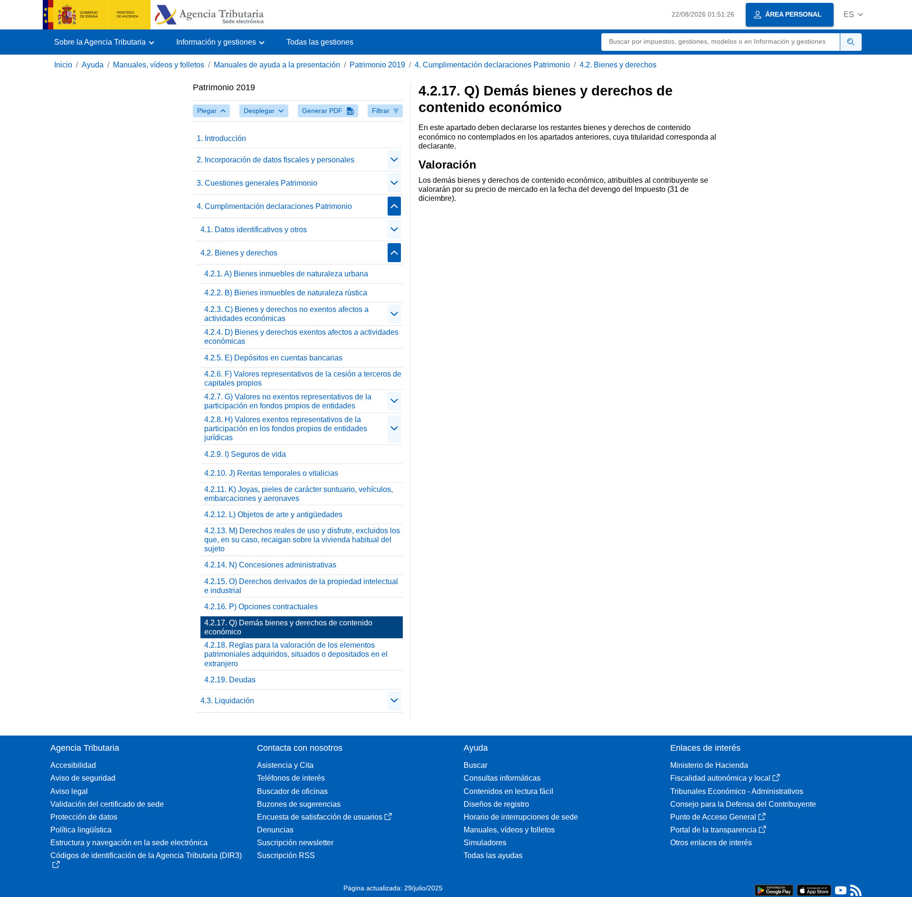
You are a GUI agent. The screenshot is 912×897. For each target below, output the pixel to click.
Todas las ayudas (493, 855)
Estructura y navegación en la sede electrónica (129, 843)
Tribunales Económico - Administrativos (736, 791)
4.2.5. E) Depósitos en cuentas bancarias (273, 358)
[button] (853, 14)
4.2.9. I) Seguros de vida (245, 454)
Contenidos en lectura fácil (508, 791)
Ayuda (93, 65)
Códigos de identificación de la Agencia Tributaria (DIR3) (146, 855)
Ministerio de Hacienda (709, 765)
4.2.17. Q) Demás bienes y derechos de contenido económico (288, 627)
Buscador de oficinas (292, 791)
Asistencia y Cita (285, 765)
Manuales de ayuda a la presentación (277, 65)
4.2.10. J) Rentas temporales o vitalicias (271, 473)
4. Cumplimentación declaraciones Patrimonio (492, 65)
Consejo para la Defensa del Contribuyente (743, 804)
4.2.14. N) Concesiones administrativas (270, 565)
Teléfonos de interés (291, 778)
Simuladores (485, 843)
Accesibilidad (73, 765)
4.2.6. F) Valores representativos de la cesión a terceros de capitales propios (302, 378)
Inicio (63, 65)
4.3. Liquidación (227, 701)
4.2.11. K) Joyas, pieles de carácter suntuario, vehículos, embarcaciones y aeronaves (298, 493)
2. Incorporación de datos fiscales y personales (275, 160)
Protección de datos (83, 817)
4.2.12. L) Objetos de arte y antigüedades (273, 514)
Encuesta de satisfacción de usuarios (319, 817)
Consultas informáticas (502, 778)
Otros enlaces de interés (711, 843)
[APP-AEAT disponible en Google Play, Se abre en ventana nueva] (774, 890)
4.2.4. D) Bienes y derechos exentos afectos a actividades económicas (301, 336)
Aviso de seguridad (82, 778)
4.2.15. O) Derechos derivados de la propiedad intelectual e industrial (301, 586)
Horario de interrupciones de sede (521, 817)
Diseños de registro (496, 804)
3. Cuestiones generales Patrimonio (257, 183)
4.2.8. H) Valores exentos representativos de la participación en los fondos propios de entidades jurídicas (285, 428)
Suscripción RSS (286, 855)
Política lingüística (81, 830)
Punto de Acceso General (713, 817)
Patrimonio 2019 (377, 65)
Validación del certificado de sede (107, 804)
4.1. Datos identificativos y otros (253, 230)
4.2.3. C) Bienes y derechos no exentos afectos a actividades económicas (286, 313)
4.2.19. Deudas (230, 680)
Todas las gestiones (319, 42)
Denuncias (275, 830)
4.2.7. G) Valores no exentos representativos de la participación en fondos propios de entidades (287, 401)
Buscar (475, 765)
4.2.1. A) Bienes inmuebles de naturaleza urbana (286, 274)
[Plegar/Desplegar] (394, 159)
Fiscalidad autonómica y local (720, 778)
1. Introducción (221, 138)
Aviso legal (69, 791)
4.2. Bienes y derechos (618, 65)
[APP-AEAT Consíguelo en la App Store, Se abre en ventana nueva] (814, 890)
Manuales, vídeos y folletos (158, 65)
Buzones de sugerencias (299, 804)
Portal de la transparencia (713, 830)
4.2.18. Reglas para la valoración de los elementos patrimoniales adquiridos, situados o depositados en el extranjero (296, 654)
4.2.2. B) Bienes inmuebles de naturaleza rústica (285, 293)
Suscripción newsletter (295, 843)
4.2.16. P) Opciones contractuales (261, 607)
